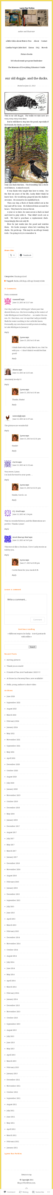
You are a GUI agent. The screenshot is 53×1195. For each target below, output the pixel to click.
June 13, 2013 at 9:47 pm (22, 540)
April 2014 (11, 981)
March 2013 (11, 1061)
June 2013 (11, 1042)
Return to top (26, 1175)
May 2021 (10, 752)
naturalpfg (17, 416)
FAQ (37, 48)
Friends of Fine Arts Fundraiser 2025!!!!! (23, 672)
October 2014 (12, 950)
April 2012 (11, 1129)
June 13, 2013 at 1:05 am (29, 340)
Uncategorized (20, 276)
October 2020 (12, 771)
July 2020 (10, 783)
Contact (44, 41)
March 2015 (11, 925)
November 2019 (13, 795)
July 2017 (10, 839)
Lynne (22, 337)
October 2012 (12, 1092)
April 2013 (11, 1055)
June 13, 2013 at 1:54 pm (22, 514)
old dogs (22, 281)
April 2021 (11, 758)
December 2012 (13, 1080)
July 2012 (10, 1111)
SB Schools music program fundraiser (26, 61)
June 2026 (11, 696)
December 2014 (13, 937)
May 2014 (10, 974)
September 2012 (13, 1098)
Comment (37, 619)
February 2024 (13, 721)
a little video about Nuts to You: (19, 41)
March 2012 (11, 1135)
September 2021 (13, 746)
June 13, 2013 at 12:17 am (23, 302)
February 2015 (13, 931)
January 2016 (12, 888)
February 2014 (13, 993)
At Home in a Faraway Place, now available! (25, 678)
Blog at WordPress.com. (26, 1183)
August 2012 (12, 1104)
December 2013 (13, 1005)
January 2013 (12, 1073)
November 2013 (13, 1012)
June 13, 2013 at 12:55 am (23, 373)
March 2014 (11, 987)
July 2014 (10, 962)
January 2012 (12, 1148)
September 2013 (13, 1024)
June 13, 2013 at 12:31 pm (30, 439)
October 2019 (12, 801)
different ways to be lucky (19, 634)
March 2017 (11, 851)
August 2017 (12, 832)
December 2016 (13, 863)
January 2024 (12, 727)
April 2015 (11, 919)
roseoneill (16, 299)
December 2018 (13, 808)
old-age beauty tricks (36, 281)
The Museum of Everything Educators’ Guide (26, 67)
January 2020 (12, 789)
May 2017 (10, 845)
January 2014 (12, 999)
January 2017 (12, 857)
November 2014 (13, 944)
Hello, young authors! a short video (21, 685)
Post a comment (10, 294)
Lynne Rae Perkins (13, 1153)
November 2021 (13, 740)
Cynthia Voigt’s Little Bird (16, 48)
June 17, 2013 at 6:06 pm (30, 563)
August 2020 (12, 777)
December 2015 (13, 894)
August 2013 (12, 1030)
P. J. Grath (17, 511)
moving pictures (13, 660)
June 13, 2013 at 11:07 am (23, 419)
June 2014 (11, 968)
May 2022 (10, 733)
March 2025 (11, 715)
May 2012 (10, 1123)
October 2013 (12, 1018)
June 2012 (11, 1117)
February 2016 (13, 882)
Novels (44, 48)
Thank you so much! (15, 666)
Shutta (15, 370)
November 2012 (13, 1086)
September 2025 (13, 703)
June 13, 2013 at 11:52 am (23, 465)
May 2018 (10, 814)
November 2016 (13, 869)
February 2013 (13, 1067)
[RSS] (26, 1188)
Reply (6, 332)
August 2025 (12, 709)
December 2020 (13, 764)
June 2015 (11, 913)
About (36, 41)
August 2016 (12, 876)
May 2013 (10, 1049)
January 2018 (12, 820)
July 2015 (10, 906)
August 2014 (12, 956)
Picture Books (26, 54)
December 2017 (13, 826)
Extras (31, 48)
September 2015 (13, 900)
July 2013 (10, 1036)
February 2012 (13, 1141)
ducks (16, 281)
